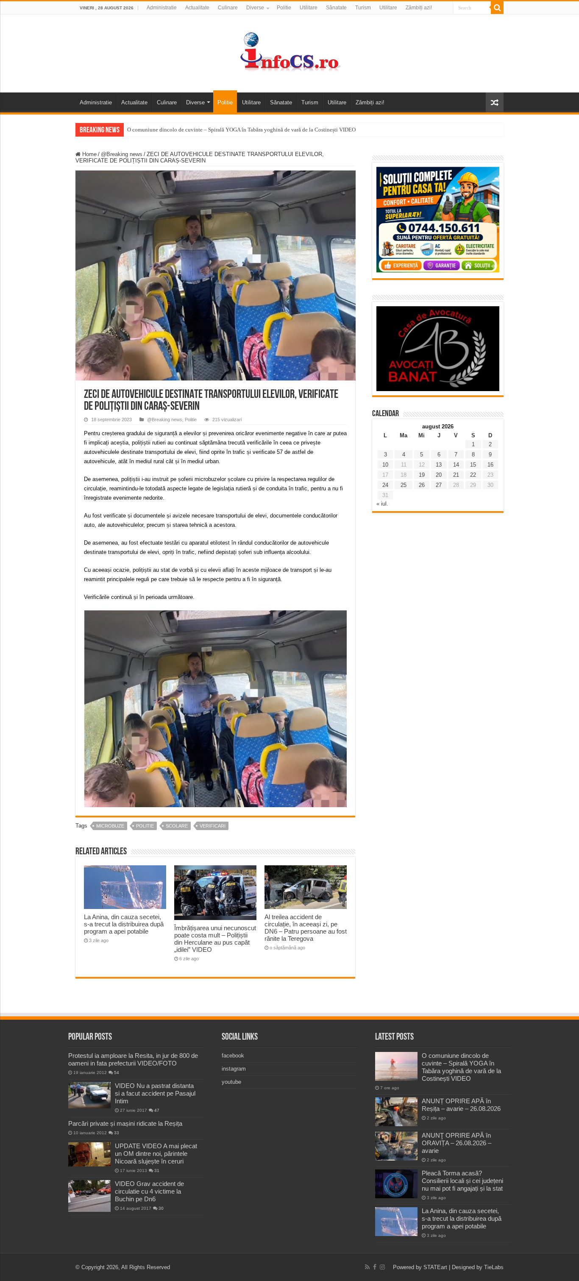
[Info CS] (289, 52)
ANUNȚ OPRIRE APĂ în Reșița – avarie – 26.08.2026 (461, 1104)
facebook (233, 1055)
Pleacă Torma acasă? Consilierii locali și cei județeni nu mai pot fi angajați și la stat (462, 1180)
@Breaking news (121, 154)
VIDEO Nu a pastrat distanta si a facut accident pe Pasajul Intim (155, 1093)
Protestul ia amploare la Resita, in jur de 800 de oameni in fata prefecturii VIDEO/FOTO (133, 1059)
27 (439, 485)
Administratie (162, 8)
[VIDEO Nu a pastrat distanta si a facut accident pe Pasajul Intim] (89, 1095)
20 (439, 475)
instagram (234, 1069)
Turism (363, 8)
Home (89, 154)
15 (473, 464)
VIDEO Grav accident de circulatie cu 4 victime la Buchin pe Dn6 (149, 1191)
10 (385, 464)
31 (156, 1170)
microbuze (110, 825)
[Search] (497, 7)
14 (456, 464)
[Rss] (367, 1267)
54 (116, 1072)
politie (145, 825)
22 (473, 475)
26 (422, 485)
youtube (231, 1082)
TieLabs (494, 1267)
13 (439, 464)
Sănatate (336, 8)
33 (116, 1132)
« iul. (382, 504)
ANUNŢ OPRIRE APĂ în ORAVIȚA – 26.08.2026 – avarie (456, 1143)
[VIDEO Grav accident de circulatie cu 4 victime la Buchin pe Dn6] (89, 1196)
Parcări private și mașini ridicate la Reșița (125, 1123)
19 (422, 475)
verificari (212, 825)
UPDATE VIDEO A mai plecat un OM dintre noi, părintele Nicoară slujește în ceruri (156, 1153)
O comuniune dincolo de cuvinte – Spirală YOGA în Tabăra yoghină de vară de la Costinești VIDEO (241, 129)
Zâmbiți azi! (419, 8)
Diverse (255, 8)
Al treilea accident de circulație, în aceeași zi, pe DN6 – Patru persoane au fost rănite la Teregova (305, 927)
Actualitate (197, 8)
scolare (177, 825)
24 (385, 485)
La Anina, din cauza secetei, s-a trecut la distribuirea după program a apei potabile (124, 924)
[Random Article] (495, 102)
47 (156, 1110)
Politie (284, 8)
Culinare (228, 8)
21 (456, 475)
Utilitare (308, 8)
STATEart (435, 1267)
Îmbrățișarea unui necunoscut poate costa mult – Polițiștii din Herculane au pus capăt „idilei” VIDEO (215, 938)
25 (403, 485)
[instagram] (382, 1267)
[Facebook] (374, 1267)
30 (161, 1208)
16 (490, 464)
